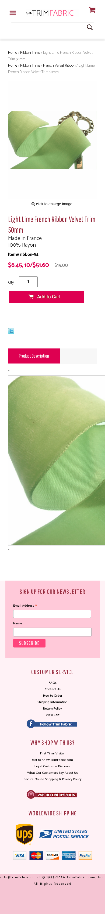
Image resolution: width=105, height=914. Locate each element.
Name (17, 623)
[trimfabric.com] (52, 12)
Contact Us (53, 689)
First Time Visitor (52, 753)
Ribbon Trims (30, 53)
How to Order (52, 695)
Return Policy (52, 708)
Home (12, 53)
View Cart (53, 715)
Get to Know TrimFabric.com (52, 759)
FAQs (53, 682)
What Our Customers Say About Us (52, 772)
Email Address (25, 606)
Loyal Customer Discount (52, 766)
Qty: (11, 282)
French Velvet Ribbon (59, 66)
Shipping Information (52, 702)
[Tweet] (11, 333)
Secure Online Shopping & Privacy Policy (53, 779)
